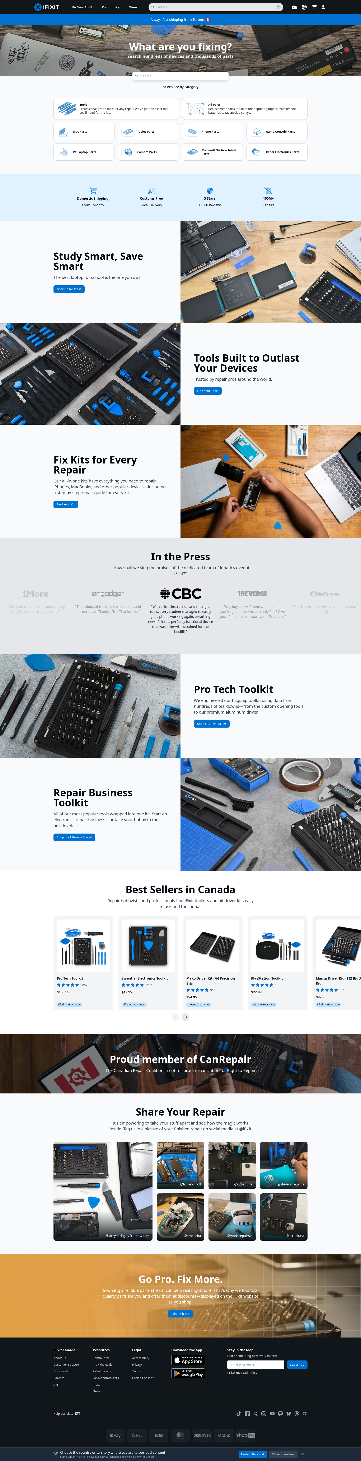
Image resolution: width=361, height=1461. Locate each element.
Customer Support (66, 1365)
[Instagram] (263, 1413)
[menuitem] (82, 7)
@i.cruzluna (243, 1184)
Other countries (283, 1454)
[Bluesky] (288, 1414)
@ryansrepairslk (240, 1235)
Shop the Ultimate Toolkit (74, 837)
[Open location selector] (304, 7)
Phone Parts (210, 132)
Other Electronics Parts (282, 152)
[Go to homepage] (48, 7)
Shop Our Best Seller (211, 724)
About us (59, 1358)
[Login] (323, 7)
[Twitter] (255, 1413)
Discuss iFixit (62, 1371)
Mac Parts (80, 132)
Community (101, 1358)
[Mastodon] (280, 1413)
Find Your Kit (66, 504)
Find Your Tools (207, 391)
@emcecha (192, 1235)
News (96, 1391)
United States (250, 1454)
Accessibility (140, 1358)
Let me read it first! (244, 1372)
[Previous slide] (175, 1017)
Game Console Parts (280, 132)
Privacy (137, 1365)
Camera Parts (147, 152)
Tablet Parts (145, 132)
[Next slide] (185, 1017)
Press (96, 1385)
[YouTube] (272, 1413)
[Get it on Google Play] (188, 1373)
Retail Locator (102, 1371)
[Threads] (296, 1413)
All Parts (214, 105)
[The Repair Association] (305, 1413)
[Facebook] (247, 1413)
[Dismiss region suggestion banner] (302, 1454)
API (55, 1385)
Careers (58, 1378)
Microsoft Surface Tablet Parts (219, 152)
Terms (136, 1371)
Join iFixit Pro (180, 1314)
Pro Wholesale (103, 1365)
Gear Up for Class (69, 289)
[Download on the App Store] (188, 1360)
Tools (83, 105)
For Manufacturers (106, 1378)
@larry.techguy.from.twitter (127, 1235)
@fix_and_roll (190, 1184)
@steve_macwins (290, 1184)
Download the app (186, 1350)
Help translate (63, 1414)
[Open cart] (314, 7)
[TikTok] (238, 1413)
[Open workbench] (294, 7)
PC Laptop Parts (84, 152)
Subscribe (297, 1365)
